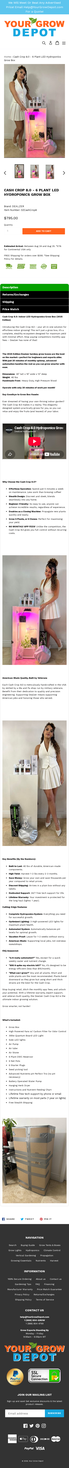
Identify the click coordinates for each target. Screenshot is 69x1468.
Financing (49, 1284)
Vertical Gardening (26, 1255)
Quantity (8, 225)
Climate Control (52, 1250)
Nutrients (41, 1260)
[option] (19, 171)
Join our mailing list (34, 1394)
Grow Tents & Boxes (49, 1245)
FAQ (38, 1284)
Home (7, 56)
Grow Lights (14, 1250)
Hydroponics (32, 1250)
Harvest (54, 1260)
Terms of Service (45, 1299)
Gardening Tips (23, 1284)
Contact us (55, 1279)
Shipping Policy (23, 1299)
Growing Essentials (21, 1260)
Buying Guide (28, 1245)
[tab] (34, 287)
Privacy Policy (22, 1294)
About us (40, 1279)
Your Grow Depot (36, 1461)
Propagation (46, 1255)
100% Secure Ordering (19, 1279)
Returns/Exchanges (44, 1294)
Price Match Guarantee (49, 1289)
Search (12, 1245)
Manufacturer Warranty (20, 1289)
